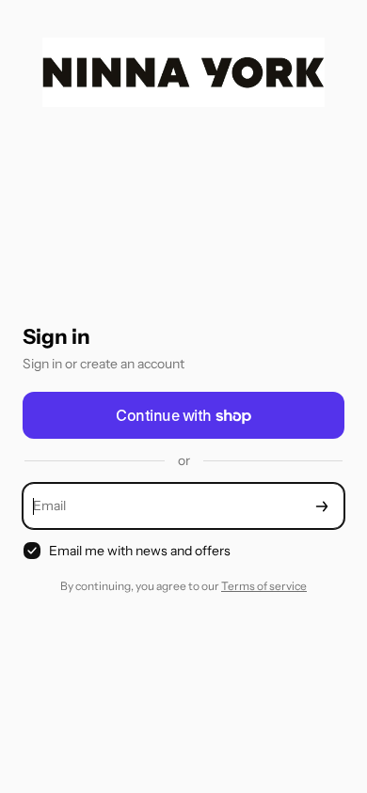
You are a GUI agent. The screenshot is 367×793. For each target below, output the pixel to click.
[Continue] (322, 506)
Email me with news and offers (140, 550)
